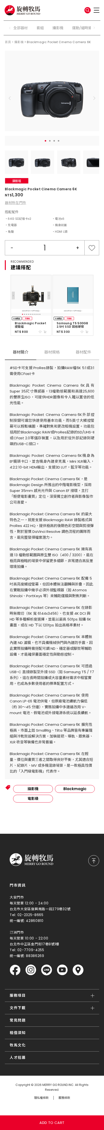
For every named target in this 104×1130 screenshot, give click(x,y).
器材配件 (83, 352)
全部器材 (20, 27)
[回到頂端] (93, 860)
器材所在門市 (15, 202)
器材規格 (52, 352)
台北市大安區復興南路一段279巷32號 (40, 909)
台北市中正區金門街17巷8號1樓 (34, 944)
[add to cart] (45, 331)
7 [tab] (34, 314)
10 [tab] (39, 314)
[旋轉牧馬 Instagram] (30, 970)
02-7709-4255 (30, 950)
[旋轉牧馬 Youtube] (62, 970)
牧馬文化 (18, 1045)
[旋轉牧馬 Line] (46, 970)
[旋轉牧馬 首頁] (31, 859)
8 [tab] (36, 314)
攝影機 (57, 27)
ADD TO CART (51, 1122)
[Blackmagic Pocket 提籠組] (31, 295)
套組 (40, 27)
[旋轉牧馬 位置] (78, 970)
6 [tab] (32, 314)
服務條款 (64, 1098)
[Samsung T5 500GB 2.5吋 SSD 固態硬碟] (73, 295)
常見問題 (18, 1020)
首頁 (8, 42)
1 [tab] (45, 141)
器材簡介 (20, 352)
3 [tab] (54, 141)
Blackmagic (75, 788)
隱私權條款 (41, 1098)
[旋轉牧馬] (22, 10)
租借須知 (18, 1032)
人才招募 (18, 1057)
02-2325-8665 (30, 914)
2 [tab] (50, 141)
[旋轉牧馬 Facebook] (15, 970)
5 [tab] (30, 314)
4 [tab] (58, 141)
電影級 (33, 798)
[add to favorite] (40, 331)
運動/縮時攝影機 (85, 27)
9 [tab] (37, 314)
